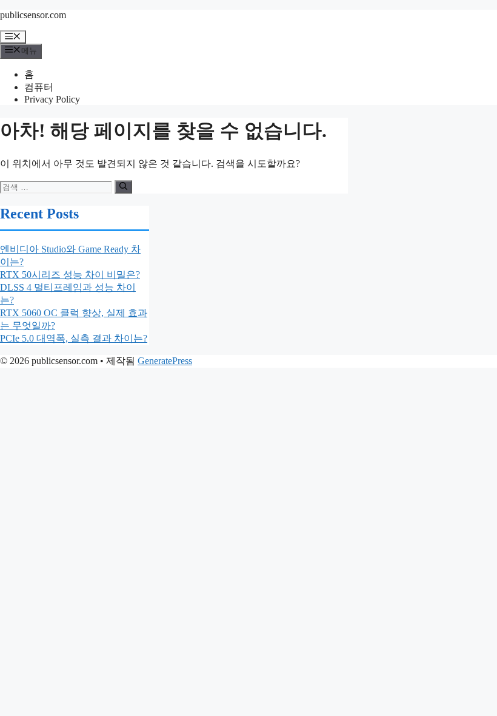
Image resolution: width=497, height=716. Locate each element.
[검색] (123, 187)
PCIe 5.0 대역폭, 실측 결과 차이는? (73, 338)
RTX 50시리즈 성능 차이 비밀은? (70, 274)
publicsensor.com (33, 15)
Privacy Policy (52, 99)
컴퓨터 (38, 87)
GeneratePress (165, 361)
